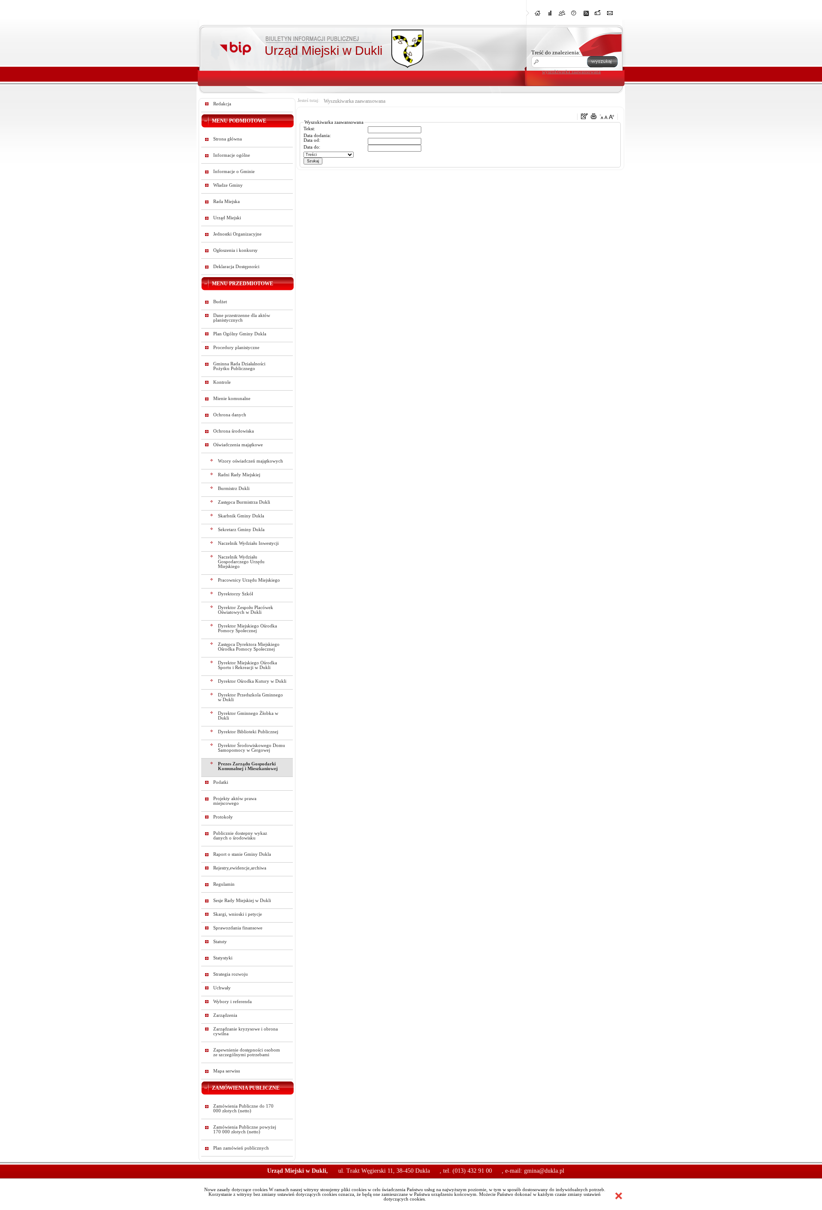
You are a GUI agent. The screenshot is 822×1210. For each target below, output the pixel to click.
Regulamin (224, 884)
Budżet (220, 301)
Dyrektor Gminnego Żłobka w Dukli (248, 715)
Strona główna (227, 139)
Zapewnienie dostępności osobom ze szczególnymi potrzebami (246, 1052)
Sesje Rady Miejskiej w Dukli (242, 900)
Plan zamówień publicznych (241, 1148)
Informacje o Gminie (234, 171)
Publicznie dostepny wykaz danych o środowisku (240, 835)
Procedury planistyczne (236, 347)
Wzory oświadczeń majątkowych (250, 461)
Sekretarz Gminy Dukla (241, 529)
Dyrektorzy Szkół (235, 594)
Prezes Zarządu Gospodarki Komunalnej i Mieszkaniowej (248, 766)
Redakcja (222, 104)
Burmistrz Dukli (234, 488)
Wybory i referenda (232, 1001)
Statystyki (222, 958)
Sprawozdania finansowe (237, 928)
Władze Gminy (228, 185)
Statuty (220, 941)
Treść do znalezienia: (556, 52)
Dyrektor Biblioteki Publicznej (248, 731)
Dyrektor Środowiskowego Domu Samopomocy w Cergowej (251, 748)
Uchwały (222, 988)
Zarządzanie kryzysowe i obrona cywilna (245, 1031)
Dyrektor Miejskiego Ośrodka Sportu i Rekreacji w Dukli (247, 665)
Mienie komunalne (231, 398)
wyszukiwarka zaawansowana (571, 71)
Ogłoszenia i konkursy (235, 250)
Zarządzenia (225, 1015)
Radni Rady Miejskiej (239, 474)
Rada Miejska (226, 201)
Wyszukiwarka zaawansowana (354, 101)
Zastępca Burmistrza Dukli (244, 502)
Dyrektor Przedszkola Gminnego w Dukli (250, 697)
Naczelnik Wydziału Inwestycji (248, 543)
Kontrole (222, 382)
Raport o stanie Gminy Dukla (242, 854)
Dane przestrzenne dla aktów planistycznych (241, 318)
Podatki (220, 782)
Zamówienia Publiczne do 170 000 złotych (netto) (243, 1108)
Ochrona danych (229, 414)
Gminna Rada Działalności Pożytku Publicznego (239, 366)
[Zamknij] (618, 1196)
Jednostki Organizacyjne (237, 234)
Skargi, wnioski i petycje (237, 914)
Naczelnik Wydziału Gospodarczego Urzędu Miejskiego (241, 562)
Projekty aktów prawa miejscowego (234, 801)
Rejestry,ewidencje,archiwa (239, 868)
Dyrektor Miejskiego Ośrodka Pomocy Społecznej (247, 628)
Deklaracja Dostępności (236, 266)
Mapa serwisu (226, 1071)
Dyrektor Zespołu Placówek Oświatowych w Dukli (245, 610)
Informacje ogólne (231, 155)
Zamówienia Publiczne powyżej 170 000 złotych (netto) (244, 1129)
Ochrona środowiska (233, 431)
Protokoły (223, 817)
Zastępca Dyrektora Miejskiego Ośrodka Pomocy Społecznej (249, 646)
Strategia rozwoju (230, 974)
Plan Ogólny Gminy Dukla (239, 334)
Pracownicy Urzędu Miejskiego (249, 580)
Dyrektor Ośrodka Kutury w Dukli (252, 681)
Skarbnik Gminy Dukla (241, 516)
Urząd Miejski (227, 217)
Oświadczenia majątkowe (238, 444)
